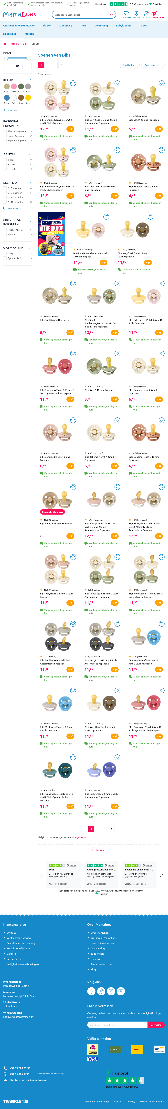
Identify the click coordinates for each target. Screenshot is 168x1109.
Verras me (156, 1024)
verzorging (101, 25)
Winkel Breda (11, 1002)
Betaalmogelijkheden (19, 948)
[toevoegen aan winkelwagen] (70, 129)
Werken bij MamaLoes (103, 937)
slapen (47, 25)
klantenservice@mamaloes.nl (28, 1080)
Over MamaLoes (100, 932)
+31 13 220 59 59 (20, 1068)
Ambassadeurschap (102, 964)
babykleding (123, 25)
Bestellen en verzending (21, 943)
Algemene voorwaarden (97, 1101)
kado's (143, 25)
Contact (11, 932)
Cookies (118, 1101)
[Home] (5, 43)
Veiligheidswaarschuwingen (23, 964)
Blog (93, 969)
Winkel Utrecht (12, 1012)
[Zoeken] (111, 14)
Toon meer (13, 110)
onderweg (65, 25)
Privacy (131, 1101)
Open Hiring (98, 948)
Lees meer (101, 850)
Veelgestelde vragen (19, 937)
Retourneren (14, 958)
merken (29, 33)
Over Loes (96, 958)
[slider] (6, 58)
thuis (83, 25)
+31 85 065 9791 (20, 1074)
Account (146, 17)
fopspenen (80, 837)
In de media (97, 953)
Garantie (12, 953)
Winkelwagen (158, 15)
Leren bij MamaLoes (102, 943)
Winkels (136, 17)
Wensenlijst (126, 17)
